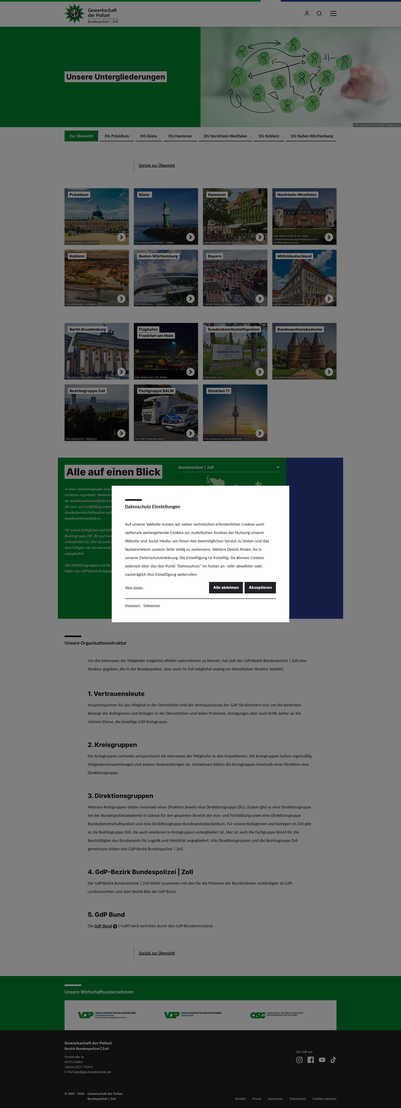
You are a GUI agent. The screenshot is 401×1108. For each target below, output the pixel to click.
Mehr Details (134, 588)
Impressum (132, 605)
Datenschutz (151, 605)
